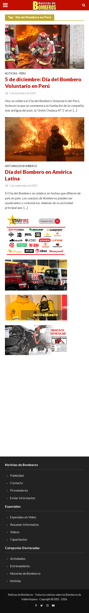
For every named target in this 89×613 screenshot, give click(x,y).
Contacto (16, 483)
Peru (22, 73)
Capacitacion (18, 539)
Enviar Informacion (22, 498)
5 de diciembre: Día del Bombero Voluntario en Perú (43, 82)
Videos (14, 532)
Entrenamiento (20, 566)
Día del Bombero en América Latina (38, 175)
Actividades (17, 558)
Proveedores (19, 490)
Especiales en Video (23, 517)
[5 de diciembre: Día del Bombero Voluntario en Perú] (44, 46)
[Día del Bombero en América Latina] (44, 139)
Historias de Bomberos (21, 166)
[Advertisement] (44, 404)
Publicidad (17, 475)
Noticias (11, 73)
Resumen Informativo (24, 524)
